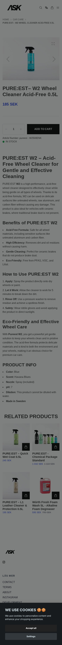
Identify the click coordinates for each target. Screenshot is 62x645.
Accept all (31, 628)
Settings (31, 636)
